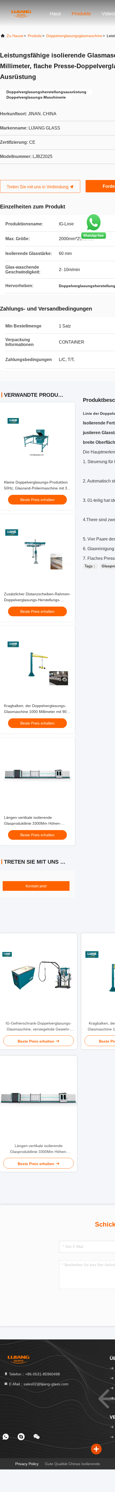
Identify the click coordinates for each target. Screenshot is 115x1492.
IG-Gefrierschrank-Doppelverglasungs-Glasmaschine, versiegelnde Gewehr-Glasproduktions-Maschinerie (38, 1026)
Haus (55, 13)
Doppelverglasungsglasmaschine (74, 36)
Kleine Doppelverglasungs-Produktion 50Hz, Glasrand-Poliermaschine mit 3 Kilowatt (36, 488)
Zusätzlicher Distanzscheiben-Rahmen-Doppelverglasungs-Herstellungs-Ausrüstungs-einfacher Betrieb (37, 600)
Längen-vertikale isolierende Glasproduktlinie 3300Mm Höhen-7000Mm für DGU (32, 823)
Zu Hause (15, 36)
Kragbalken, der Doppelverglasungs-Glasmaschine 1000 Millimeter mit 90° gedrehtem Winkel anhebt (36, 712)
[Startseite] (21, 13)
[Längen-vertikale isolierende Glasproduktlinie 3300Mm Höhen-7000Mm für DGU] (38, 1099)
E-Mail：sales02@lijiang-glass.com (38, 1384)
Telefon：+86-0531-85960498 (34, 1374)
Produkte (81, 13)
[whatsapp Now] (93, 238)
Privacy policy (27, 1464)
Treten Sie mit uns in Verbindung (38, 187)
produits (35, 36)
